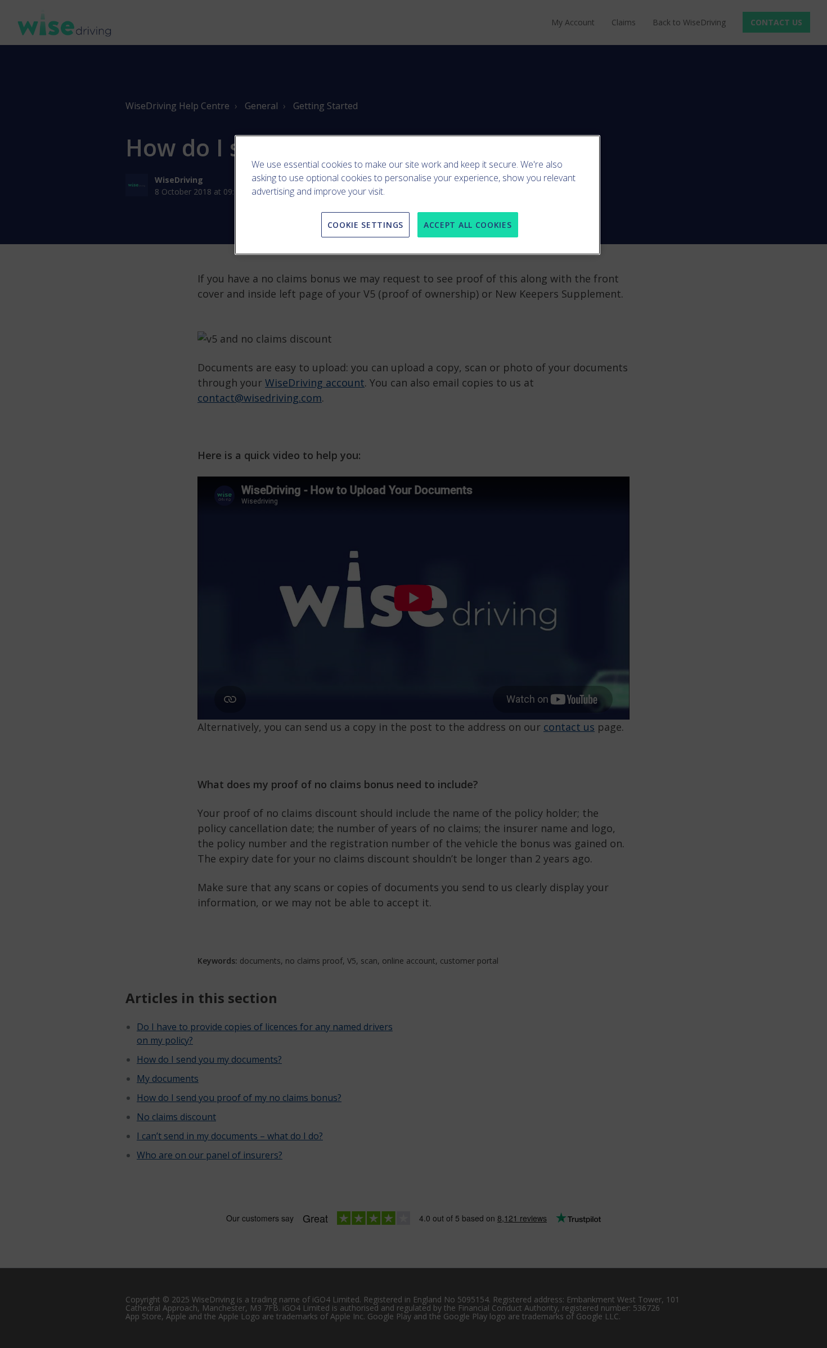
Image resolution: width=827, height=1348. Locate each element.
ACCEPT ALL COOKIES (468, 224)
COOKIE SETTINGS (365, 224)
